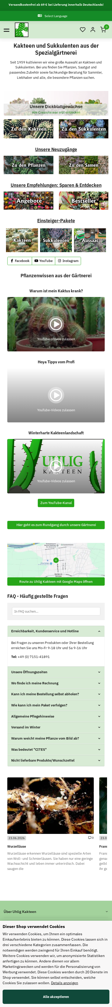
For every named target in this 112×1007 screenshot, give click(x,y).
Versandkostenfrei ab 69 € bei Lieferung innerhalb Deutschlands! (56, 4)
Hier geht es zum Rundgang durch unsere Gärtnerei (56, 525)
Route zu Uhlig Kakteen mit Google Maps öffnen (56, 581)
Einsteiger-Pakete (56, 220)
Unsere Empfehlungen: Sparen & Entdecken (56, 185)
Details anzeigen (64, 983)
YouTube (46, 261)
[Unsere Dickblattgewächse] (56, 103)
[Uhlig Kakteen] (21, 29)
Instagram (70, 261)
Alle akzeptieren (56, 997)
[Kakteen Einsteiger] (22, 240)
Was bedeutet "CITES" (29, 749)
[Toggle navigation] (6, 30)
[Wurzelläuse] (50, 805)
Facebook (21, 261)
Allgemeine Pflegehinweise (32, 716)
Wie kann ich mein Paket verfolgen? (39, 705)
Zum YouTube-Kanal (56, 503)
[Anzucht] (90, 240)
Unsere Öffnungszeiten (29, 672)
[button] (83, 30)
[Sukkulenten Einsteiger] (56, 240)
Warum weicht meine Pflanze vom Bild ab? (45, 738)
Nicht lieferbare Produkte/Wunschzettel (42, 760)
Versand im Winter (25, 727)
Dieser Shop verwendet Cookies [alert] (34, 926)
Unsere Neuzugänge (56, 149)
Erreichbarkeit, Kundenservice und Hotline (45, 631)
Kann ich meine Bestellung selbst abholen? (45, 694)
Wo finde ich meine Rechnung (34, 683)
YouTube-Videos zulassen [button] (56, 339)
